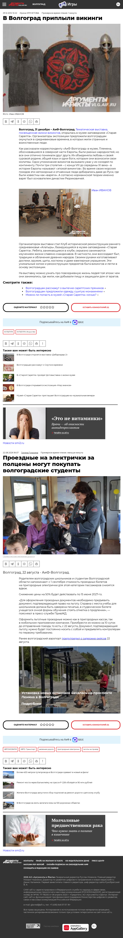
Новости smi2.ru (13, 443)
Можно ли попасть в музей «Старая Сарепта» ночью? (61, 294)
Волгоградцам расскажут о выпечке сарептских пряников (65, 288)
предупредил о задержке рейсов (84, 638)
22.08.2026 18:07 (11, 452)
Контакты (28, 861)
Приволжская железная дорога (19, 556)
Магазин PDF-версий (34, 864)
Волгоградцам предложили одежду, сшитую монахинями (64, 291)
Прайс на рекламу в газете (49, 861)
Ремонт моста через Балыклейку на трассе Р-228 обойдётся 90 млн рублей (54, 782)
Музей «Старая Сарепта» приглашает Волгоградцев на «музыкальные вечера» (56, 395)
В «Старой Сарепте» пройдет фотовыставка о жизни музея (46, 375)
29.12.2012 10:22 (10, 13)
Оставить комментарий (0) (96, 307)
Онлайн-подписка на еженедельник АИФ (67, 864)
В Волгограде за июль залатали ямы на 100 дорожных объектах (48, 803)
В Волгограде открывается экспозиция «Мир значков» (44, 385)
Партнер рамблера (51, 926)
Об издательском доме (77, 861)
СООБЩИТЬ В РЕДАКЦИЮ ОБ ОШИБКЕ (41, 868)
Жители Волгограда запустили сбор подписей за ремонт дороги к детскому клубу (58, 793)
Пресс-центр (98, 861)
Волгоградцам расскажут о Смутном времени (40, 365)
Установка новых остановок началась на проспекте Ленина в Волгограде (66, 695)
